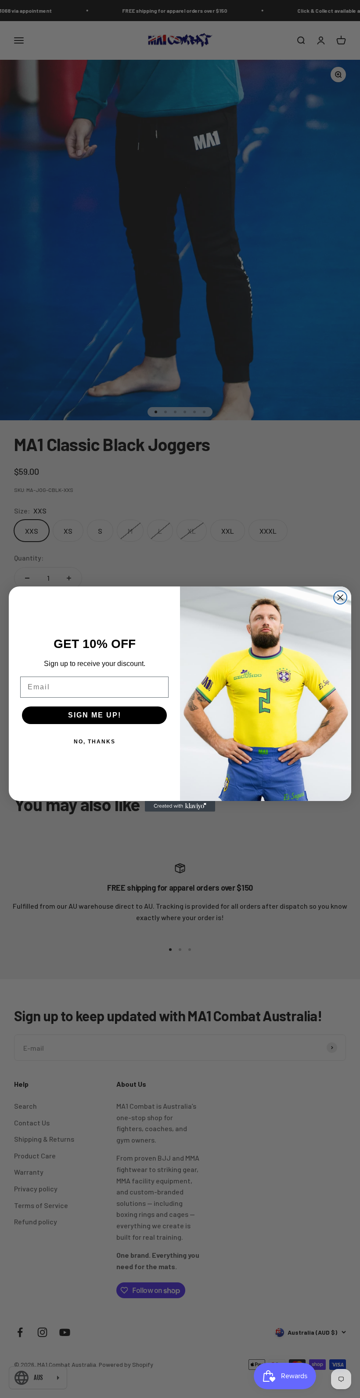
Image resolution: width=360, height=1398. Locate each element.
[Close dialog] (340, 597)
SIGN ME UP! (94, 715)
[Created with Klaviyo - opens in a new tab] (180, 806)
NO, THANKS (94, 742)
